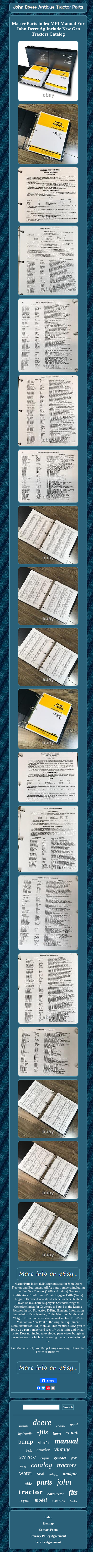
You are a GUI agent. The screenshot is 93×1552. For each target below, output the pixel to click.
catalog (41, 1465)
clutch (72, 1433)
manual (66, 1441)
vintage (62, 1449)
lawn (57, 1433)
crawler (43, 1449)
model (41, 1500)
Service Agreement (48, 1542)
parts (44, 1482)
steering (58, 1501)
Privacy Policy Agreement (48, 1536)
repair (25, 1500)
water (25, 1473)
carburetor (55, 1494)
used (74, 1424)
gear (74, 1458)
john (64, 1481)
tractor (31, 1491)
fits (73, 1492)
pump (25, 1441)
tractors (67, 1465)
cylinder (60, 1458)
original (60, 1425)
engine (45, 1458)
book (29, 1450)
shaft (44, 1443)
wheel (53, 1474)
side (28, 1483)
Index (48, 1517)
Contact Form (48, 1529)
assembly (23, 1426)
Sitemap (48, 1523)
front (23, 1467)
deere (42, 1422)
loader (73, 1501)
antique (70, 1473)
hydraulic (25, 1434)
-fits (42, 1432)
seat (41, 1473)
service (27, 1457)
